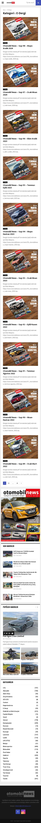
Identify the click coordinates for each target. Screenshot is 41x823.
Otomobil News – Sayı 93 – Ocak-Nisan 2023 (20, 279)
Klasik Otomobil (8, 729)
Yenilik (5, 779)
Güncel (5, 720)
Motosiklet (6, 749)
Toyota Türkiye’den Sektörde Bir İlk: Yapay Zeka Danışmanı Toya (25, 573)
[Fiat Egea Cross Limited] (20, 623)
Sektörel (5, 755)
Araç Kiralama (7, 696)
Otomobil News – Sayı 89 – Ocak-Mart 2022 (20, 465)
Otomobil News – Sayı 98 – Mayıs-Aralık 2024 (18, 47)
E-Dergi (5, 42)
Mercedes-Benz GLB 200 (11, 674)
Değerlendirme (8, 705)
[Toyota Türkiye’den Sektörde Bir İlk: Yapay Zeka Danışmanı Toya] (7, 575)
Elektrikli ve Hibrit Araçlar (11, 711)
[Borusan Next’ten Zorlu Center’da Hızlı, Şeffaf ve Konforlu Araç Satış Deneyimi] (7, 585)
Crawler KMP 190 (8, 659)
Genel (5, 717)
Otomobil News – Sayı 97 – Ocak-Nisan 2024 (20, 94)
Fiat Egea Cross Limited (13, 636)
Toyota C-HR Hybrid (27, 659)
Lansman (6, 735)
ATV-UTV (6, 699)
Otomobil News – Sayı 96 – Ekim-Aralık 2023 (20, 140)
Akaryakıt (6, 691)
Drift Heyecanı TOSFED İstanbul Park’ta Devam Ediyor (23, 552)
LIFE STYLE (6, 740)
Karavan (5, 726)
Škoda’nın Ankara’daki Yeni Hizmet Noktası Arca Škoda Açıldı (24, 563)
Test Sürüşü (7, 764)
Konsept (5, 732)
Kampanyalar (7, 723)
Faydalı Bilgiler (8, 714)
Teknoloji (6, 761)
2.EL (4, 688)
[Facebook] (18, 812)
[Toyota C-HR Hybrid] (29, 653)
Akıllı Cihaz (6, 694)
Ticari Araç (6, 767)
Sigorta (5, 758)
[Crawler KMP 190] (11, 653)
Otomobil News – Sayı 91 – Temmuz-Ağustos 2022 (19, 372)
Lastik (5, 738)
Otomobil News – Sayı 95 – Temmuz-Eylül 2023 (19, 186)
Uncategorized (8, 770)
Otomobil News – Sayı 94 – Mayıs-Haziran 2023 (18, 233)
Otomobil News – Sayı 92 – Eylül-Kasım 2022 (20, 326)
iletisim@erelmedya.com (23, 806)
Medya (5, 743)
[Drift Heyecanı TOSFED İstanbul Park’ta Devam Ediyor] (7, 554)
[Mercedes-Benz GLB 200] (11, 668)
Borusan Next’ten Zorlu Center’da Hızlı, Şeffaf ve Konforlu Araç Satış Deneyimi (24, 585)
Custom (5, 702)
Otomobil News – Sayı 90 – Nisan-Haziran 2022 (18, 419)
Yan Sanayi (6, 773)
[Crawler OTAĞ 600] (29, 668)
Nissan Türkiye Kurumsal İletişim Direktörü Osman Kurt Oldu (24, 595)
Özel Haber (6, 752)
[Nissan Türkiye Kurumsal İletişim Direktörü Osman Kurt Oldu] (7, 597)
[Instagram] (23, 812)
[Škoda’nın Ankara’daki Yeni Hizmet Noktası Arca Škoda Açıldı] (7, 564)
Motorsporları (7, 746)
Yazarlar (6, 776)
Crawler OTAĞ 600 (27, 674)
